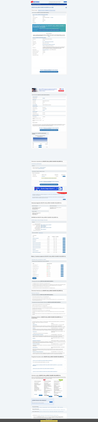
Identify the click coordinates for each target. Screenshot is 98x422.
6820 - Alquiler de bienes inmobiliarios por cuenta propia (49, 44)
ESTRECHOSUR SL (35, 324)
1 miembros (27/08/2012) (42, 167)
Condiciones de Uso (42, 415)
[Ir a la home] (35, 1)
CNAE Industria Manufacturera (39, 409)
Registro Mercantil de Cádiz (46, 49)
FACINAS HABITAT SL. (35, 347)
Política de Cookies (51, 415)
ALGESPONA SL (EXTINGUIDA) (36, 343)
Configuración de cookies (56, 415)
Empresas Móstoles (55, 411)
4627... (43, 41)
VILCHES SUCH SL (35, 331)
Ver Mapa (52, 17)
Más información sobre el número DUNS (49, 41)
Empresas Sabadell (51, 411)
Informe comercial (34, 407)
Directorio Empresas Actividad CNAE (39, 5)
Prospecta (41, 407)
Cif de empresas (37, 407)
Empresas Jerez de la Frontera (46, 411)
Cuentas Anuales (61, 407)
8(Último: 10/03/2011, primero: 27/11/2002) (46, 227)
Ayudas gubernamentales (44, 407)
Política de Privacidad (47, 415)
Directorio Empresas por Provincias (47, 5)
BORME (58, 407)
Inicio (34, 5)
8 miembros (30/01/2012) (41, 168)
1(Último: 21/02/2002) (43, 226)
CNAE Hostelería (34, 409)
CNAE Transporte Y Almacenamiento (56, 409)
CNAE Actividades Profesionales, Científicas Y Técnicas (47, 409)
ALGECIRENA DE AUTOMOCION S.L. (37, 340)
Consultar (45, 108)
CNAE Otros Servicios (63, 409)
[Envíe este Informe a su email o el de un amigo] (66, 7)
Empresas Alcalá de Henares (60, 411)
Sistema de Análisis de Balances (53, 407)
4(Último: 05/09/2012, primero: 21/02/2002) (46, 224)
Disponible (40, 145)
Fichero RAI (49, 407)
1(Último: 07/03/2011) (43, 225)
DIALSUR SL (34, 338)
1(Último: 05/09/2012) (43, 229)
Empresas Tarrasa (41, 411)
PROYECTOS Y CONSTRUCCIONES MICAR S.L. (38, 351)
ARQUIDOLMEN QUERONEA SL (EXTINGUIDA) (38, 334)
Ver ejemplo (35, 394)
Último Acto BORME (35, 104)
